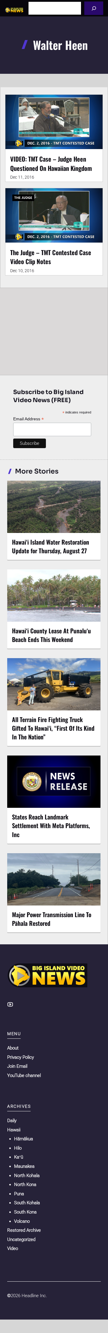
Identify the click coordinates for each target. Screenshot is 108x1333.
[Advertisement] (54, 330)
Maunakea (24, 1166)
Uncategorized (21, 1239)
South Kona (25, 1212)
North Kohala (27, 1175)
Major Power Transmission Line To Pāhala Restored (51, 919)
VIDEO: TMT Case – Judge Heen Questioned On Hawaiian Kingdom (51, 163)
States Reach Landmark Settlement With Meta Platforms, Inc (51, 825)
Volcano (22, 1221)
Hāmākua (23, 1139)
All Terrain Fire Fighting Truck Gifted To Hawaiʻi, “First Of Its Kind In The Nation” (53, 728)
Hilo (18, 1148)
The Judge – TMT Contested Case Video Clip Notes (50, 257)
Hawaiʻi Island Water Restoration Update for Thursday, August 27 (50, 546)
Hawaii (13, 1130)
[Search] (93, 8)
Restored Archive (24, 1230)
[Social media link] (10, 1004)
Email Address (28, 419)
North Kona (25, 1184)
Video (12, 1248)
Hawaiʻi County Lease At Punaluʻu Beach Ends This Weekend (51, 635)
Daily (11, 1120)
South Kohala (27, 1202)
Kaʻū (18, 1157)
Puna (19, 1193)
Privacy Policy (20, 1057)
